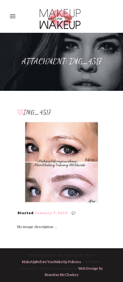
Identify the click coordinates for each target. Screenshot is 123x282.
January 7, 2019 (50, 213)
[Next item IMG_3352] (84, 162)
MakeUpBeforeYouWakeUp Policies (51, 261)
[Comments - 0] (74, 213)
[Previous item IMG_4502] (39, 162)
